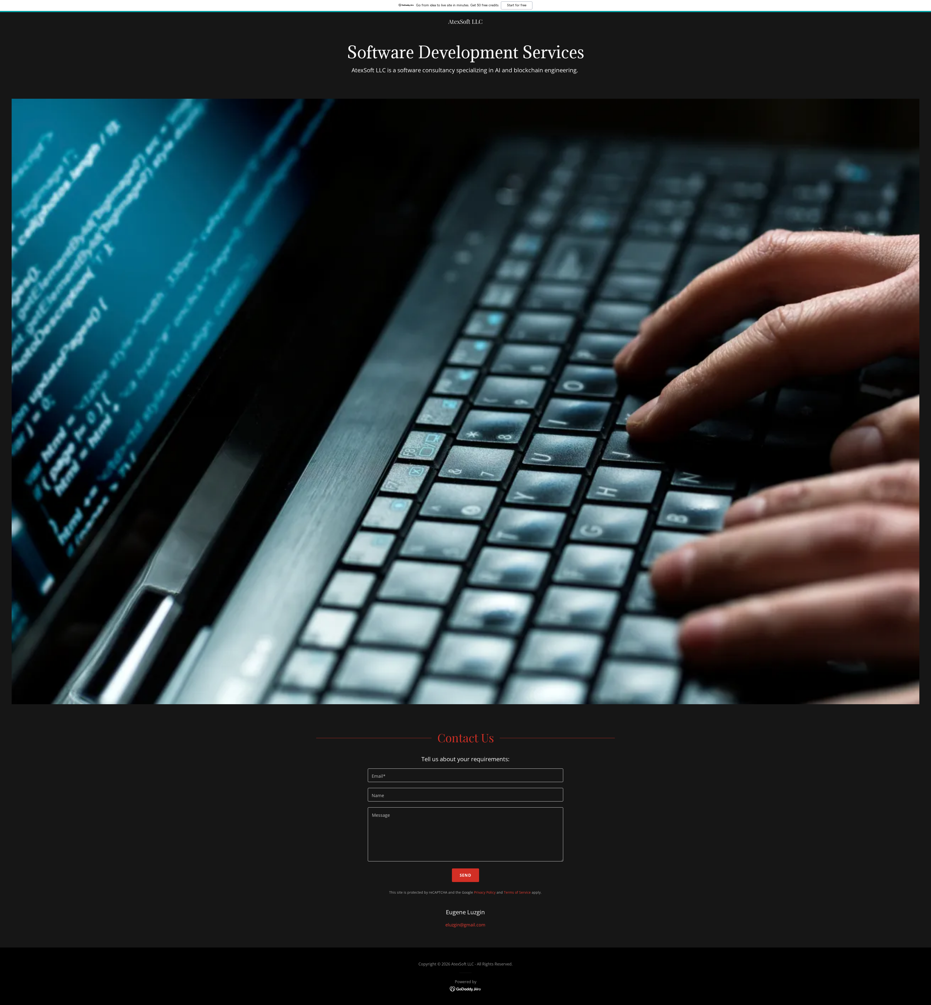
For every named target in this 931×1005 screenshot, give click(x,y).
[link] (465, 22)
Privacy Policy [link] (485, 892)
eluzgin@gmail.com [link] (465, 925)
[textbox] (465, 775)
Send (465, 875)
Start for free (516, 5)
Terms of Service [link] (517, 892)
